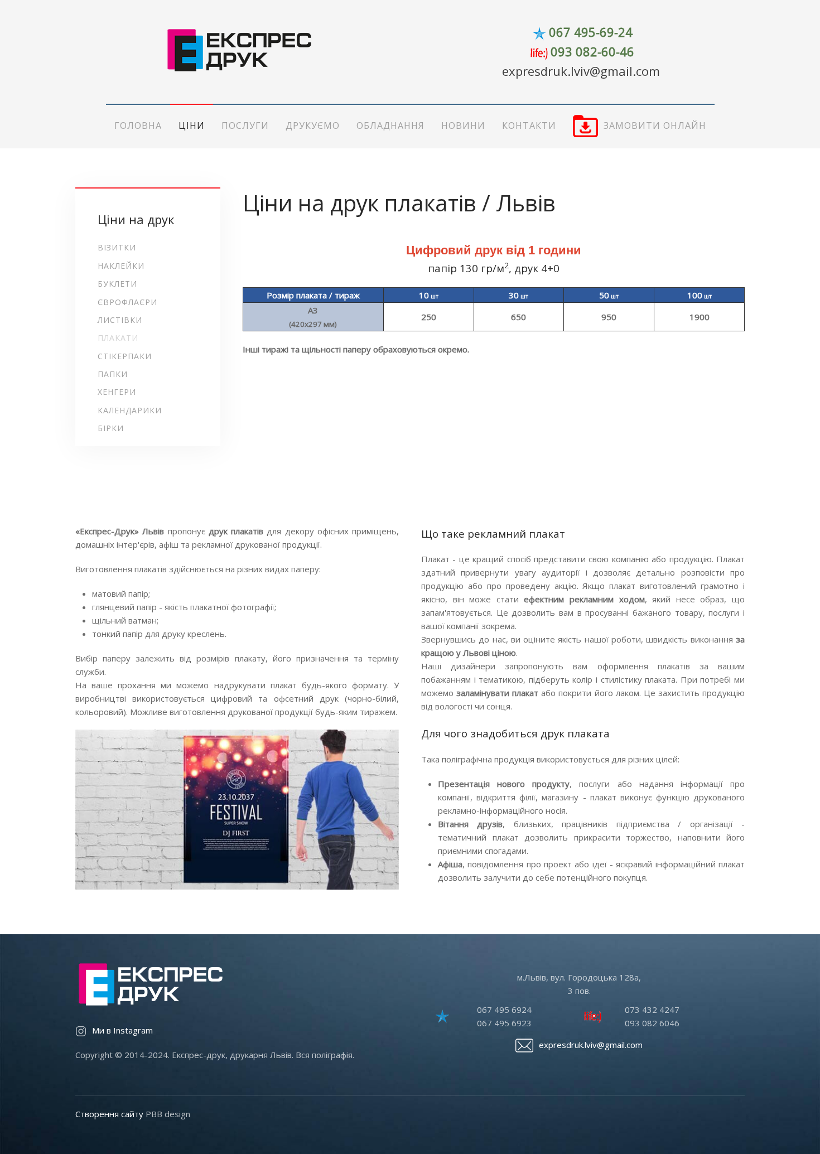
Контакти (529, 125)
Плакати (118, 337)
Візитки (117, 247)
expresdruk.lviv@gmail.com (581, 70)
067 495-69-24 (591, 31)
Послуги (245, 125)
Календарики (130, 410)
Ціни (192, 125)
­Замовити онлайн (655, 125)
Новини (463, 125)
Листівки (120, 320)
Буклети (117, 283)
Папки (113, 374)
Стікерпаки (125, 356)
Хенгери (117, 392)
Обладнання (390, 125)
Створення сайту (109, 1113)
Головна (138, 125)
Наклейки (121, 265)
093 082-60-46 (592, 51)
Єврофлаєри (127, 302)
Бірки (111, 428)
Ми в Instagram (122, 1030)
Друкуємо (313, 125)
